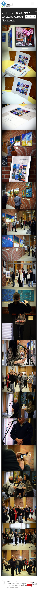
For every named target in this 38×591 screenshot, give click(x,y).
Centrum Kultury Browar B (23, 584)
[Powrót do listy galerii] (30, 16)
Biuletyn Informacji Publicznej (32, 584)
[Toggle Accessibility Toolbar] (3, 3)
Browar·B (14, 582)
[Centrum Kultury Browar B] (7, 3)
